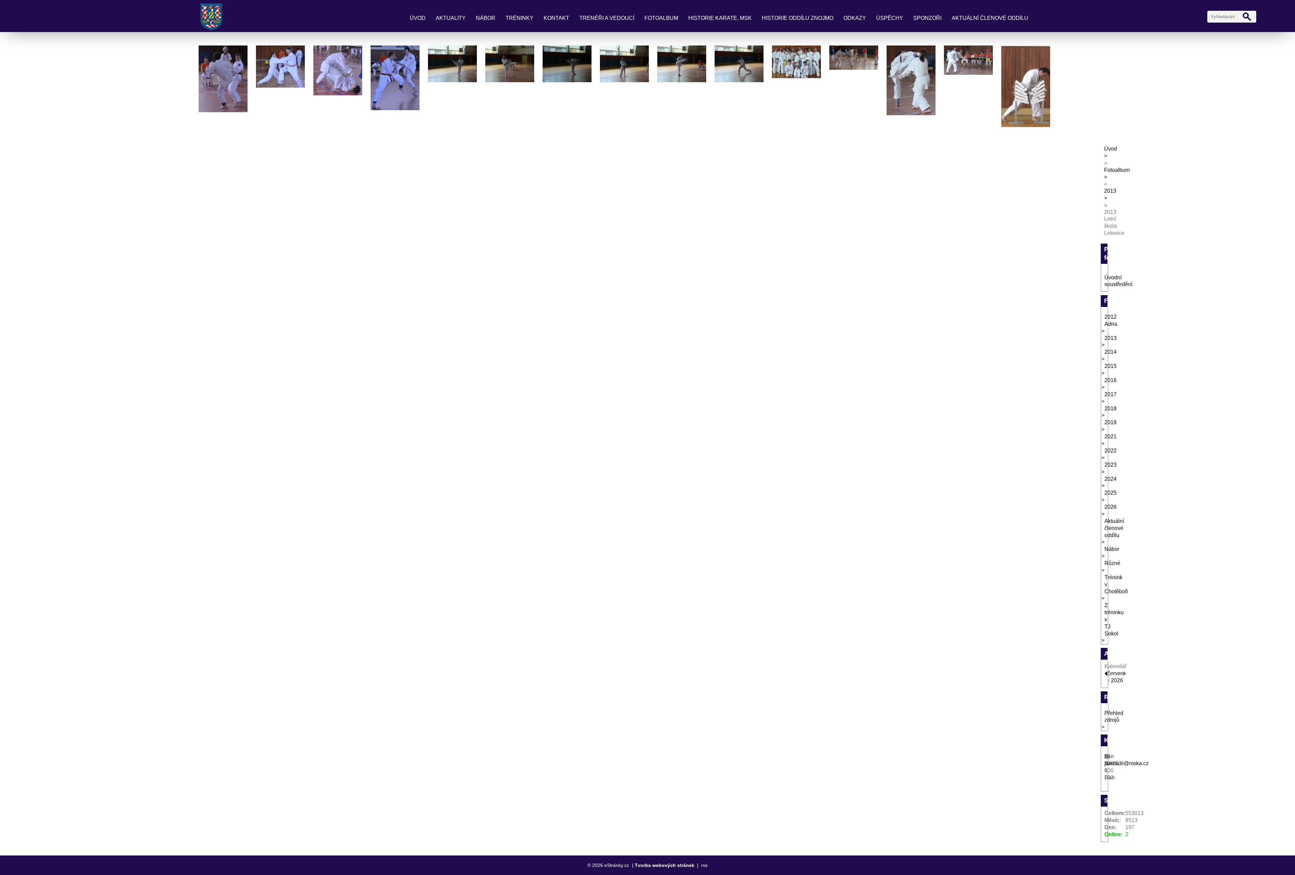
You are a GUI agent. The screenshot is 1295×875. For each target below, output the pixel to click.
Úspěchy (889, 18)
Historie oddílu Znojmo (797, 18)
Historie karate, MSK (720, 18)
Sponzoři (927, 18)
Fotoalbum (661, 18)
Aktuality (451, 18)
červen (1115, 673)
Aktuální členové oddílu (990, 18)
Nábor (485, 18)
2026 (1117, 680)
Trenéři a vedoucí (606, 18)
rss (704, 865)
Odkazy (854, 18)
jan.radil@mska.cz (1126, 763)
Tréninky (520, 18)
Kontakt (556, 18)
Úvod (418, 18)
